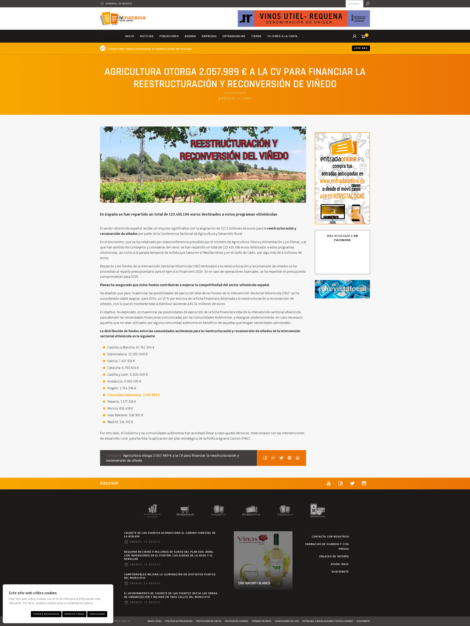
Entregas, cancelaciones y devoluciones (327, 621)
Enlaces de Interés (334, 556)
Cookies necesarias (46, 614)
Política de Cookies (236, 621)
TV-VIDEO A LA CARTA (282, 36)
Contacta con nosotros (330, 536)
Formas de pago (261, 621)
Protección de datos (208, 621)
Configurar (97, 614)
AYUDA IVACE (340, 564)
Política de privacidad (179, 621)
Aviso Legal (155, 621)
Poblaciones (169, 36)
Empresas (209, 36)
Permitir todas (74, 614)
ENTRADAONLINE (234, 36)
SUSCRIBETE (340, 571)
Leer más (361, 48)
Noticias (146, 36)
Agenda (190, 36)
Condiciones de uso (287, 621)
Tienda (256, 36)
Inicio (129, 36)
